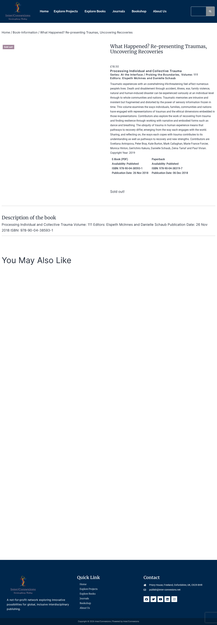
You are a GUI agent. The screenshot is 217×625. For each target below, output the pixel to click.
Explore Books (95, 11)
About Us (159, 11)
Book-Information (25, 32)
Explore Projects (66, 11)
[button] (66, 11)
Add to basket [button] (120, 454)
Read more (35, 355)
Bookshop (139, 11)
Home (44, 11)
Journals (118, 11)
